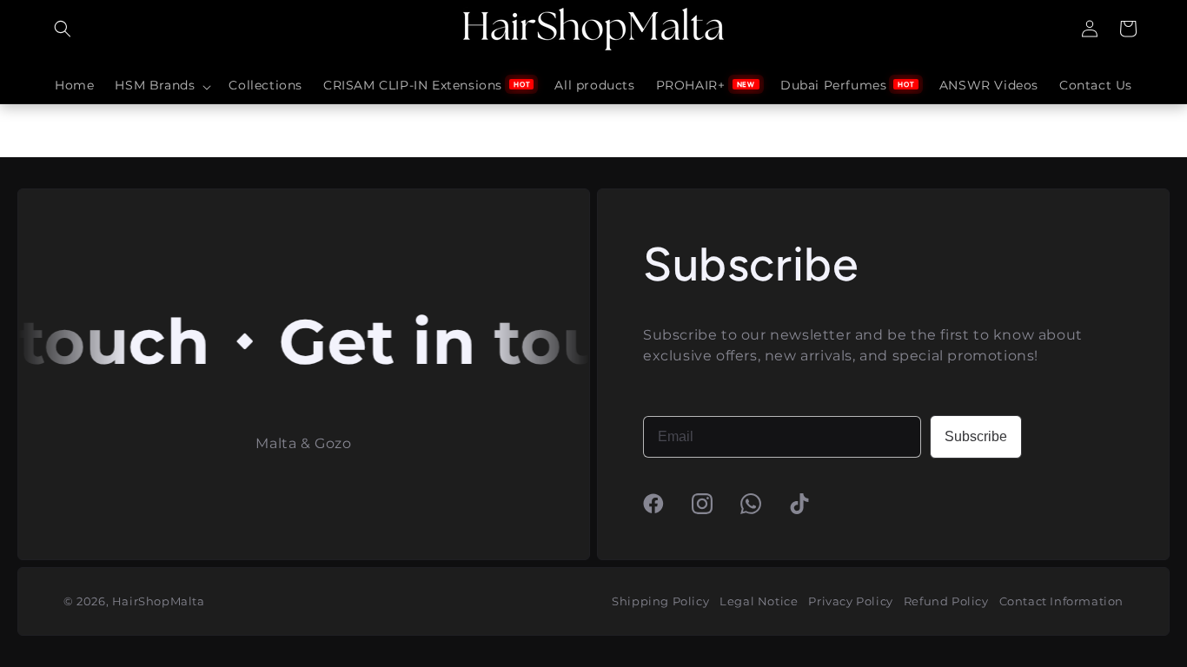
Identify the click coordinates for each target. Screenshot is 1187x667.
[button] (62, 29)
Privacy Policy (850, 601)
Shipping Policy (660, 601)
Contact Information (1061, 601)
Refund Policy (946, 601)
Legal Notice (758, 601)
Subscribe (976, 436)
